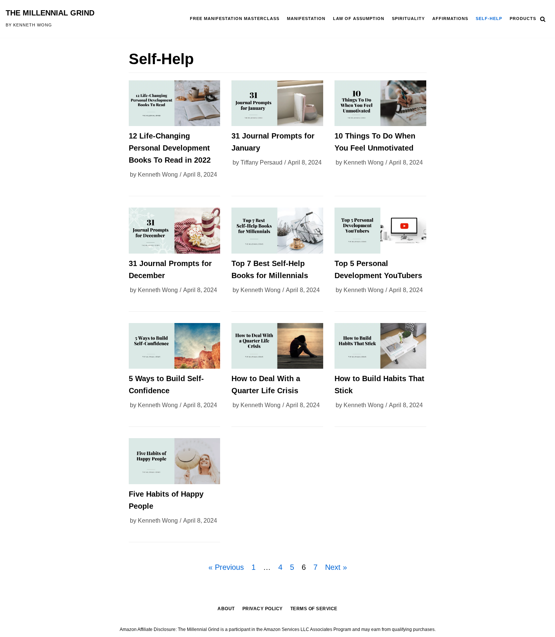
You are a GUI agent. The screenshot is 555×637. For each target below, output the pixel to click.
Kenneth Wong (158, 174)
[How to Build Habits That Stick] (380, 346)
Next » (336, 567)
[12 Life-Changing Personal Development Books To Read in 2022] (174, 103)
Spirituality (408, 18)
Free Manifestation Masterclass (234, 18)
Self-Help (489, 18)
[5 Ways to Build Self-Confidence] (174, 346)
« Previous (226, 567)
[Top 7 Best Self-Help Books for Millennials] (277, 230)
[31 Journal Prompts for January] (277, 103)
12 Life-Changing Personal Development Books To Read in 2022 (170, 148)
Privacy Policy (262, 608)
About (226, 608)
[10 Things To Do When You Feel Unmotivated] (380, 103)
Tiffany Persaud (261, 162)
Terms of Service (314, 608)
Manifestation (306, 18)
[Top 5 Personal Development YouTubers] (380, 230)
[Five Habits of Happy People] (174, 461)
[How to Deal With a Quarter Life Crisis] (277, 346)
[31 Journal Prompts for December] (174, 230)
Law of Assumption (358, 18)
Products (523, 18)
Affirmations (450, 18)
